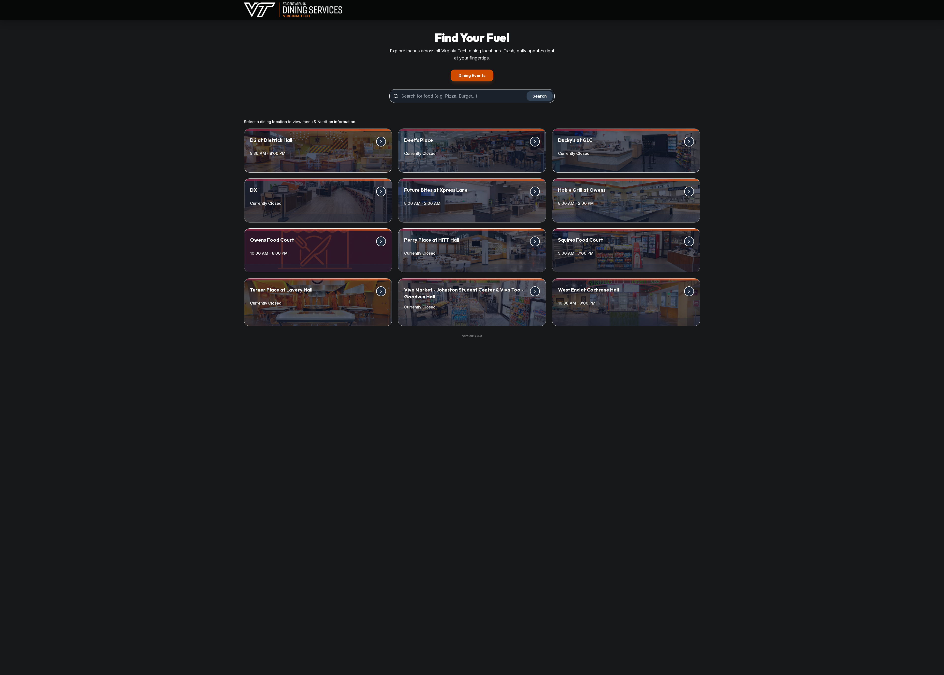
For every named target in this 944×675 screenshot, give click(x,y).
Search (539, 96)
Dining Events (475, 75)
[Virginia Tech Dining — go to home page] (293, 9)
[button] (318, 151)
